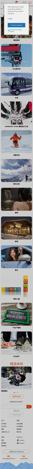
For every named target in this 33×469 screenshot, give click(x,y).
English (1, 8)
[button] (14, 392)
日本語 (1, 14)
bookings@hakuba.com (9, 458)
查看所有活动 (16, 396)
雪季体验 (3, 446)
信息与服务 (20, 424)
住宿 (2, 440)
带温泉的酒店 (16, 415)
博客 (2, 429)
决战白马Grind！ (5, 432)
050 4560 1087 (24, 458)
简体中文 (1, 3)
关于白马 (3, 426)
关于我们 (3, 424)
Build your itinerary (16, 452)
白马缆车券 (20, 426)
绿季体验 (3, 443)
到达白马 (19, 432)
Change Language (16, 25)
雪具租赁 (19, 429)
